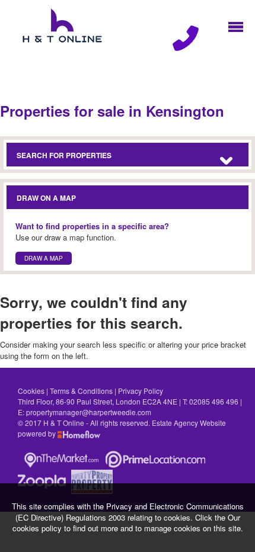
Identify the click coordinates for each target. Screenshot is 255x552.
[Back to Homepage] (235, 25)
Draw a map (43, 258)
